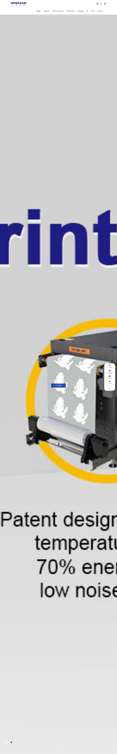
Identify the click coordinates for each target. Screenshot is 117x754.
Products (46, 11)
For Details (58, 383)
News (92, 11)
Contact (99, 11)
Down (58, 746)
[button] (4, 742)
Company (81, 11)
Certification (71, 11)
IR (87, 11)
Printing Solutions (58, 11)
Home (38, 11)
